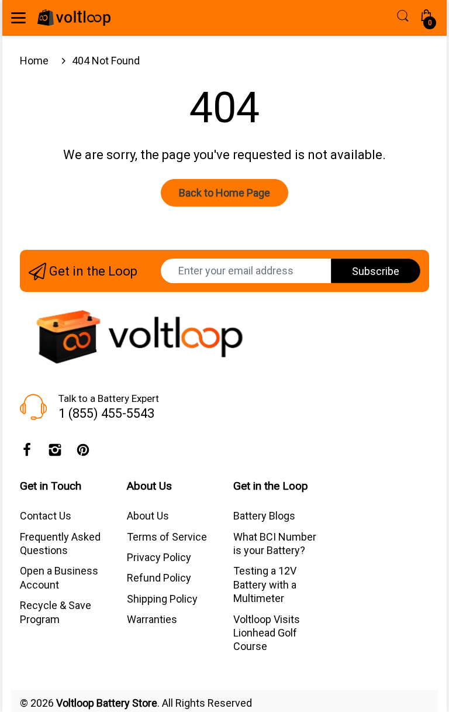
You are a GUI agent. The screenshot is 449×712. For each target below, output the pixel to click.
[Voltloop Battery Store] (73, 17)
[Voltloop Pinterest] (83, 453)
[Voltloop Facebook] (27, 453)
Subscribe (375, 271)
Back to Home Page (224, 193)
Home (34, 60)
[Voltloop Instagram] (55, 453)
